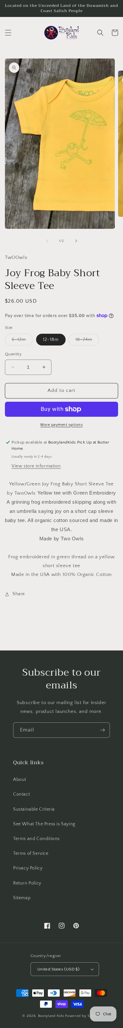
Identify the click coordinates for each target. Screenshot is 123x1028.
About (19, 779)
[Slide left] (47, 241)
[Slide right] (76, 241)
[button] (8, 32)
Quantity (13, 354)
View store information (36, 466)
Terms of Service (31, 853)
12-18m (51, 339)
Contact (21, 794)
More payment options (61, 425)
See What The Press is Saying (44, 824)
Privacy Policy (27, 868)
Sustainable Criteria (34, 809)
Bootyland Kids (51, 1016)
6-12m (22, 341)
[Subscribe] (102, 730)
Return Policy (27, 883)
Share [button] (18, 594)
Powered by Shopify (83, 1016)
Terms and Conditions (36, 838)
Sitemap (22, 898)
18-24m (87, 341)
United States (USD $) (58, 969)
